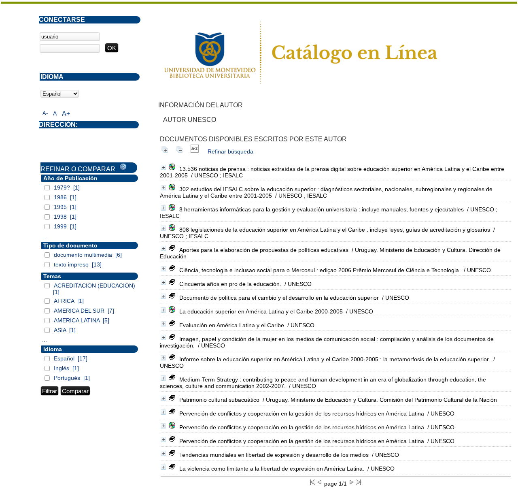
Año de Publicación (70, 178)
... (44, 236)
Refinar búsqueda (230, 151)
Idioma (52, 349)
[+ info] (163, 167)
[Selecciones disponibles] (195, 151)
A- (45, 113)
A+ (66, 113)
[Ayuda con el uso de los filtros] (123, 167)
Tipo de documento (70, 245)
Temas (52, 276)
